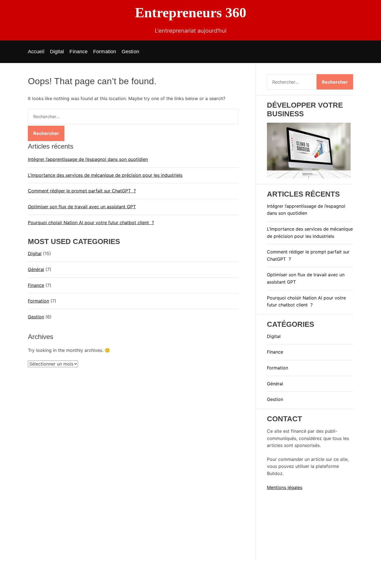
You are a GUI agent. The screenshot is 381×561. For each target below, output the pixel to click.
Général (36, 269)
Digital (57, 51)
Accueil (36, 51)
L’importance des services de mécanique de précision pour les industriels (105, 175)
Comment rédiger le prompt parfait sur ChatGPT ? (82, 191)
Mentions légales (284, 487)
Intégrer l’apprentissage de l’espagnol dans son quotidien (88, 159)
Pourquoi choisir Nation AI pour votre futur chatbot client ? (91, 222)
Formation (104, 51)
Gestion (130, 51)
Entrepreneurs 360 (190, 13)
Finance (78, 51)
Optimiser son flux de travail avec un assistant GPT (82, 206)
